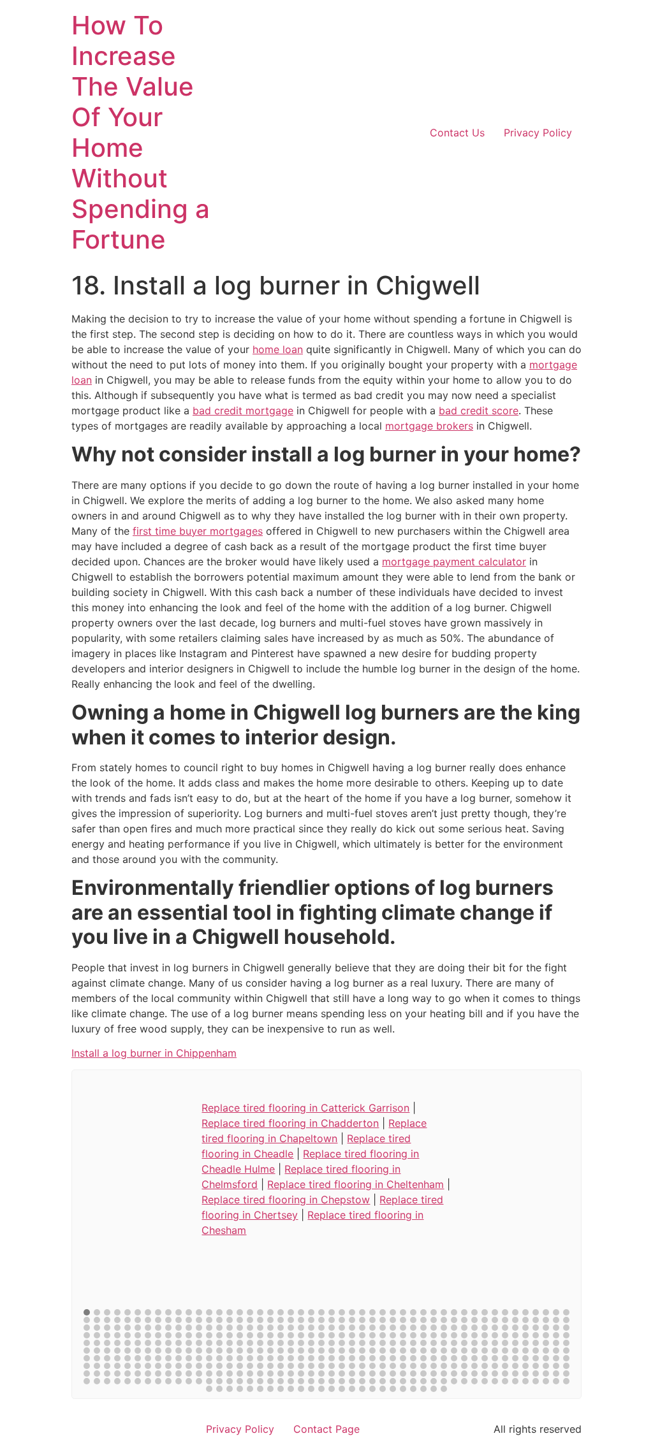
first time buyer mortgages (198, 531)
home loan (278, 349)
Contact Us (457, 132)
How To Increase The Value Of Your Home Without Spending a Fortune (140, 132)
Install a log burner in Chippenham (154, 1053)
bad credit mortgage (243, 410)
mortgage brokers (429, 425)
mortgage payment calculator (454, 561)
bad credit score (478, 410)
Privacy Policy (538, 132)
